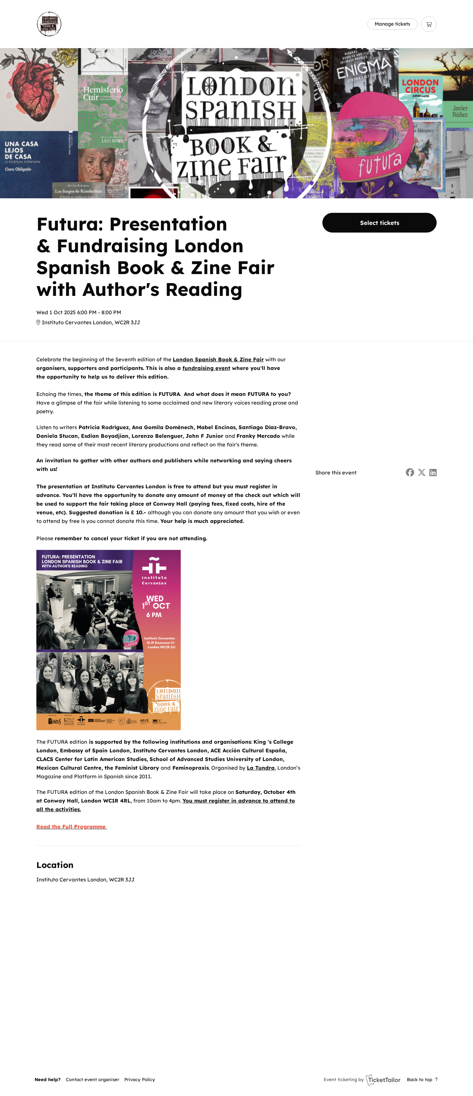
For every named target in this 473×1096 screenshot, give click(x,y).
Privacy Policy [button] (139, 1079)
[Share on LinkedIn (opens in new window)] (433, 472)
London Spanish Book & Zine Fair (218, 359)
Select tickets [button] (379, 222)
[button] (92, 1079)
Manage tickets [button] (392, 24)
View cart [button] (428, 24)
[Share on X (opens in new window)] (422, 472)
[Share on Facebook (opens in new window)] (410, 472)
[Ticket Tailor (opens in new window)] (383, 1079)
